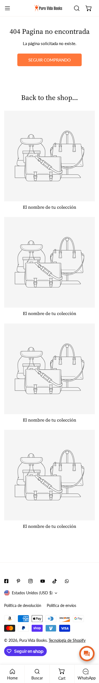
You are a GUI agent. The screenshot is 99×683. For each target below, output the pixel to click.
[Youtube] (43, 581)
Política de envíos (61, 605)
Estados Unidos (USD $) (32, 592)
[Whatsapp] (67, 581)
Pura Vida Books (33, 640)
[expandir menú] (7, 8)
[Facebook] (6, 581)
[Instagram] (30, 581)
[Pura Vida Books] (48, 8)
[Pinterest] (18, 581)
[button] (89, 8)
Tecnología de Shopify (67, 640)
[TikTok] (55, 581)
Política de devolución (22, 605)
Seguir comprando (49, 59)
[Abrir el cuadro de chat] (87, 653)
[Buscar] (77, 8)
